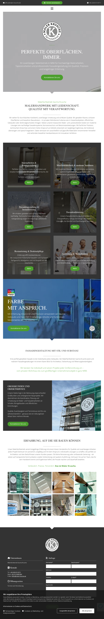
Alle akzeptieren (87, 611)
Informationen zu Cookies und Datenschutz (17, 606)
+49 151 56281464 (16, 574)
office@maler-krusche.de (13, 3)
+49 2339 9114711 (95, 3)
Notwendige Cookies (12, 611)
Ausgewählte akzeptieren (67, 611)
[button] (52, 2)
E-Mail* (73, 577)
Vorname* (49, 562)
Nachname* (75, 562)
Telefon (48, 577)
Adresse (48, 570)
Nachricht (49, 585)
